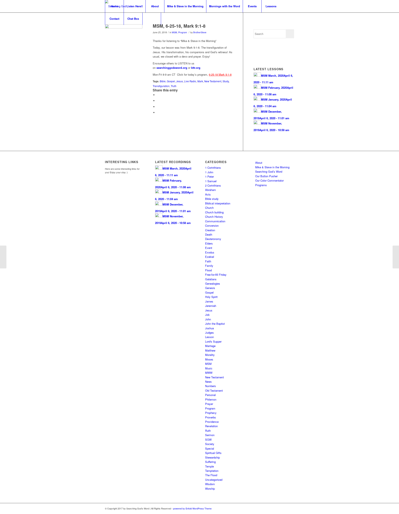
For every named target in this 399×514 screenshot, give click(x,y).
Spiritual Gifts (213, 453)
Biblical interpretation (217, 203)
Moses (209, 359)
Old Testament (214, 390)
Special (209, 448)
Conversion (212, 225)
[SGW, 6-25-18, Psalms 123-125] (3, 257)
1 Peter (209, 176)
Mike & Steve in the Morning (272, 167)
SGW (208, 439)
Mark (200, 81)
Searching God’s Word (268, 171)
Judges (209, 332)
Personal (210, 395)
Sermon (209, 435)
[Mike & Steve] (123, 43)
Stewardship (212, 457)
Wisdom (210, 484)
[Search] (151, 18)
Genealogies (212, 283)
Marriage (210, 346)
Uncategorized (213, 480)
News (208, 382)
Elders (209, 243)
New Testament (212, 81)
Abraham (210, 190)
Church (209, 208)
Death (208, 234)
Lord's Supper (213, 341)
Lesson (209, 337)
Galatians (211, 279)
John (208, 319)
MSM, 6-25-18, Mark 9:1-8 (179, 26)
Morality (210, 355)
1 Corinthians (213, 168)
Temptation (211, 471)
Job (207, 315)
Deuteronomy (213, 239)
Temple (209, 466)
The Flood (211, 475)
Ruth (208, 431)
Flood (208, 270)
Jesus (179, 81)
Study (226, 81)
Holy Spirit (211, 297)
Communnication (215, 221)
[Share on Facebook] (158, 95)
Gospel (171, 81)
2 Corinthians (213, 185)
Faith (208, 261)
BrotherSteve (199, 32)
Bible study (212, 199)
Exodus (209, 252)
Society (209, 444)
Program (182, 32)
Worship (210, 489)
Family (209, 266)
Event (208, 248)
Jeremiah (210, 306)
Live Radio (190, 81)
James (209, 301)
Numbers (210, 386)
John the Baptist (215, 324)
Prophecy (211, 413)
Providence (212, 422)
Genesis (210, 288)
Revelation (211, 426)
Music (208, 368)
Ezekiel (209, 257)
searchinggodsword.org (171, 68)
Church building (214, 212)
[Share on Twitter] (158, 101)
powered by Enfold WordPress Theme (192, 508)
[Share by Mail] (158, 112)
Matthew (210, 350)
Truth (173, 86)
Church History (214, 217)
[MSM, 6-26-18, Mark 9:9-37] (396, 257)
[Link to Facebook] (285, 508)
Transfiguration (161, 86)
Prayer (209, 404)
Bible (163, 81)
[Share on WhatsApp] (158, 107)
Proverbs (210, 417)
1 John (209, 172)
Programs (261, 185)
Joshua (209, 328)
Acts (208, 194)
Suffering (210, 462)
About (258, 163)
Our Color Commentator (269, 180)
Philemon (210, 399)
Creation (210, 230)
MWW (208, 373)
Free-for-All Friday (216, 275)
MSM (174, 32)
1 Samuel (211, 181)
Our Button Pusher (266, 176)
